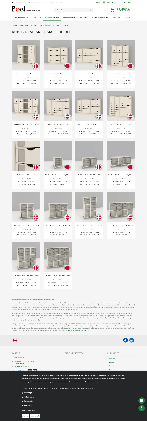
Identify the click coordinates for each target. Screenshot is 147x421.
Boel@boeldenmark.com (104, 2)
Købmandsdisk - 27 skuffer (121, 74)
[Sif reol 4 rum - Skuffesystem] (26, 207)
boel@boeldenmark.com (22, 366)
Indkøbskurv (123, 9)
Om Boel (112, 358)
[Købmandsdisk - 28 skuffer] (58, 106)
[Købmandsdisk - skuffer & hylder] (26, 106)
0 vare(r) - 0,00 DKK (124, 10)
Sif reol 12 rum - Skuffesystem (58, 276)
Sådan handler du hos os (117, 370)
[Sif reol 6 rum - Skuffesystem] (58, 207)
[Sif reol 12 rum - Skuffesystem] (58, 257)
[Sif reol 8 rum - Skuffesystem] (121, 207)
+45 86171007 (19, 364)
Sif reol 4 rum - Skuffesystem (26, 225)
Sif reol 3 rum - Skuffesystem (120, 175)
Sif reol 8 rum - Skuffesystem (120, 225)
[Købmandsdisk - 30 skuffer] (89, 106)
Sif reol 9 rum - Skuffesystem (26, 276)
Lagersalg (116, 18)
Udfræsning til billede (26, 175)
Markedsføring (29, 397)
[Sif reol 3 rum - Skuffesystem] (121, 156)
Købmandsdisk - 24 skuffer (89, 74)
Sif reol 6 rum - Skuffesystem (57, 225)
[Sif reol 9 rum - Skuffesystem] (26, 257)
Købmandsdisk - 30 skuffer (89, 124)
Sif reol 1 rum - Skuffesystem (57, 175)
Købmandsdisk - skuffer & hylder (26, 124)
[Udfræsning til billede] (26, 156)
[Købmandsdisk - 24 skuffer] (89, 55)
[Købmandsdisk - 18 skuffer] (58, 55)
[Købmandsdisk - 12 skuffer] (26, 55)
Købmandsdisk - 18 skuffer (58, 74)
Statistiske (28, 405)
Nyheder (127, 18)
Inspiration (112, 366)
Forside (14, 25)
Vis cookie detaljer (28, 410)
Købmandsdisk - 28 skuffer (58, 124)
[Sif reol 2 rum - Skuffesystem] (89, 156)
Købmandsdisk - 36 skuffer (121, 124)
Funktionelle (28, 401)
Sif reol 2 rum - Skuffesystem (89, 175)
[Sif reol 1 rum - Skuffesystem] (58, 156)
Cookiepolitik (97, 382)
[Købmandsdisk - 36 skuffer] (121, 106)
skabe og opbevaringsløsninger (77, 330)
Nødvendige (28, 393)
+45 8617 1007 (126, 2)
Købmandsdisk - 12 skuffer (26, 74)
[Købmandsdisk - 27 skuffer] (121, 55)
